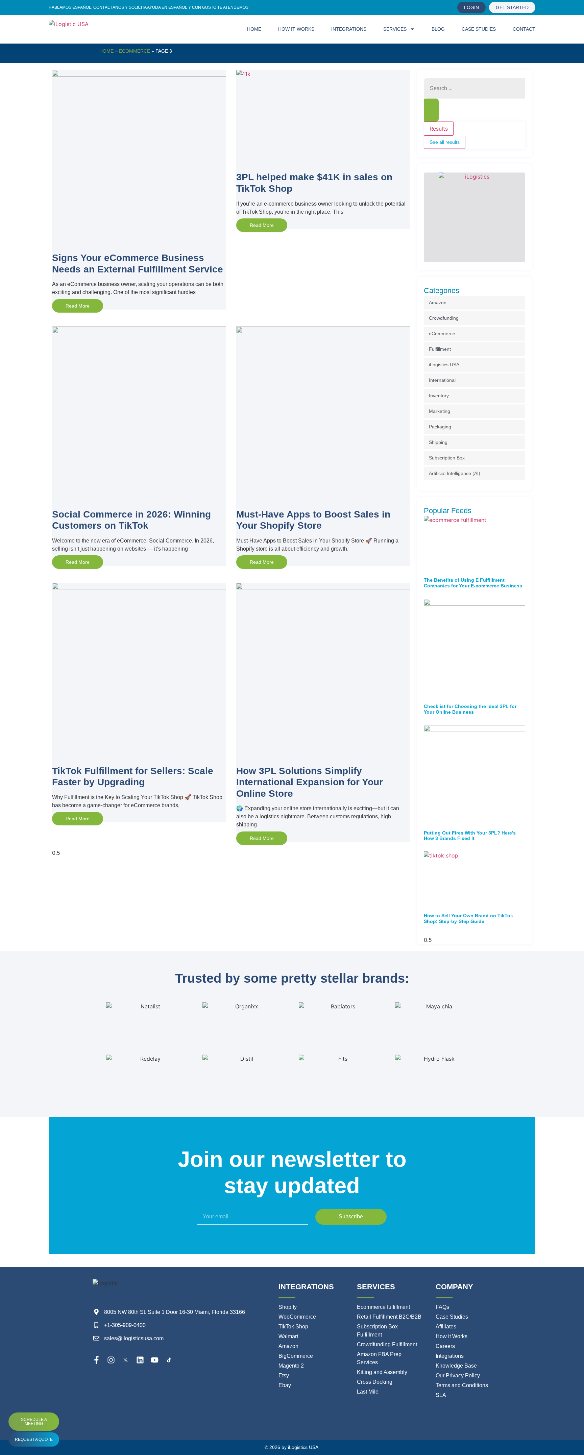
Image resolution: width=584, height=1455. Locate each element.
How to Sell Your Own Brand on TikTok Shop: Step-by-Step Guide (468, 918)
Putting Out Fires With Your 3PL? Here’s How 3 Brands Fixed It (470, 835)
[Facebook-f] (96, 1360)
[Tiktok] (169, 1360)
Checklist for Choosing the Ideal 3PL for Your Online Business (470, 709)
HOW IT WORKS (296, 29)
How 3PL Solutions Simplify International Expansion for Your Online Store (309, 782)
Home (106, 51)
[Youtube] (155, 1360)
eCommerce (134, 51)
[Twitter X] (125, 1360)
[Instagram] (111, 1360)
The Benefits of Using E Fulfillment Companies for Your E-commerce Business (473, 582)
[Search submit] (431, 110)
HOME (254, 29)
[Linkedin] (140, 1360)
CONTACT (524, 29)
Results (439, 128)
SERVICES (395, 29)
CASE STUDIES (479, 29)
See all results (445, 142)
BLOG (438, 29)
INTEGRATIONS (348, 29)
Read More (78, 306)
